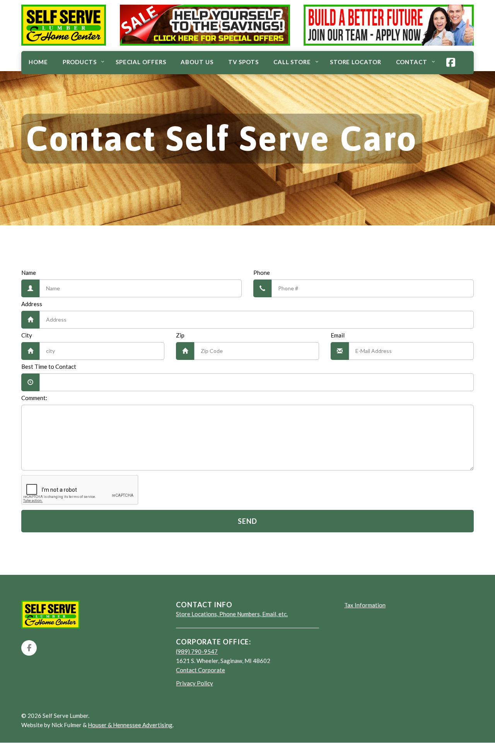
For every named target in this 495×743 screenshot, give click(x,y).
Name (28, 272)
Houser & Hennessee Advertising (130, 724)
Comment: (34, 397)
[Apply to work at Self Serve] (389, 24)
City (26, 335)
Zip (180, 335)
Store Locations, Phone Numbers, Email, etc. (232, 613)
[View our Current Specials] (205, 24)
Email (338, 335)
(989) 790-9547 (197, 651)
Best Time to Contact (48, 366)
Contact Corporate (200, 669)
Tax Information (365, 605)
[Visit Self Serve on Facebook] (451, 62)
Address (31, 303)
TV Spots (243, 61)
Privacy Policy (194, 683)
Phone (261, 272)
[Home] (63, 43)
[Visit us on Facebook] (29, 647)
